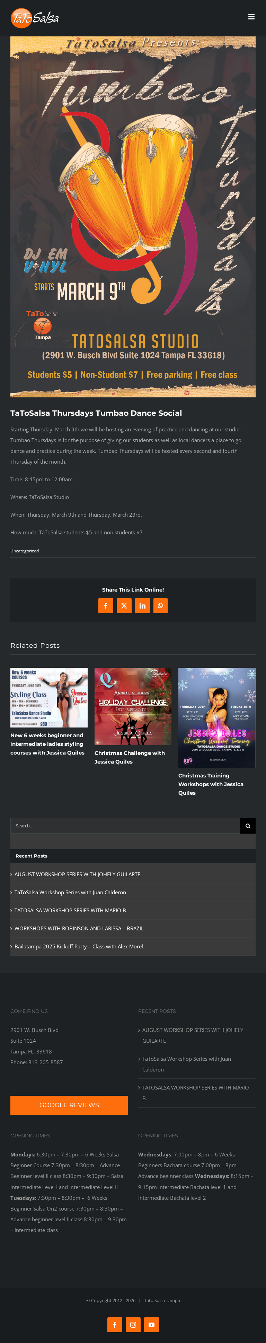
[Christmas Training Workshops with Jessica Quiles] (217, 671)
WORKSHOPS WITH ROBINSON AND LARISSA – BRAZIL (79, 928)
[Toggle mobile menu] (252, 16)
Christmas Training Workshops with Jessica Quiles (210, 784)
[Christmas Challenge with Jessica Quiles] (133, 671)
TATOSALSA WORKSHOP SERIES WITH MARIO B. (71, 910)
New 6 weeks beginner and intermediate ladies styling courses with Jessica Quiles (47, 744)
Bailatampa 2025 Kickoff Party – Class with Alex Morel (79, 946)
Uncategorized (24, 551)
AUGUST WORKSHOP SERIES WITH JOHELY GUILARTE (77, 874)
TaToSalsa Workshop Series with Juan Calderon (70, 892)
